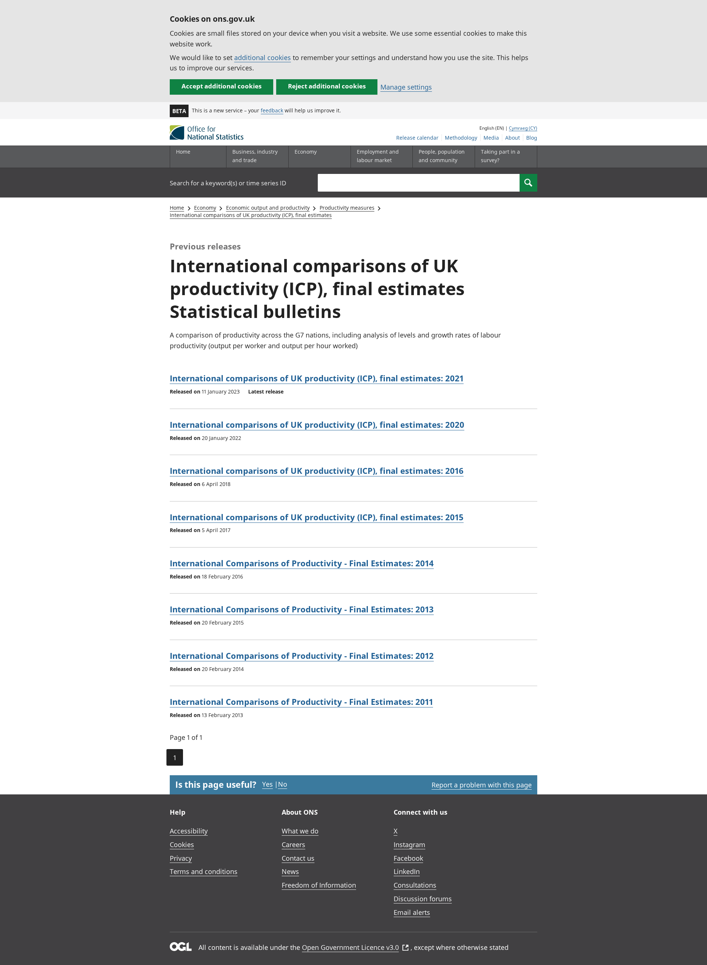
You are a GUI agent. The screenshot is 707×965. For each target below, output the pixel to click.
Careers (293, 844)
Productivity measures (347, 207)
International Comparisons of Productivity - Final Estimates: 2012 (302, 655)
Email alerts (412, 912)
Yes (267, 784)
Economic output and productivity (268, 207)
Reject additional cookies (327, 86)
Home (183, 151)
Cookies (182, 844)
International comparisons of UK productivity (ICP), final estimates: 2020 (317, 424)
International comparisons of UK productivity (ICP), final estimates (251, 214)
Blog (531, 137)
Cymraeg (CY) (523, 128)
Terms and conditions (204, 871)
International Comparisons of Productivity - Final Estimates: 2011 (301, 701)
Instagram (409, 844)
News (290, 871)
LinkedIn (407, 871)
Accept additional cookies (221, 86)
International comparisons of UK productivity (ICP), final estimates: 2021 (317, 378)
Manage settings (406, 87)
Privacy (181, 858)
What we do (300, 830)
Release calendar (417, 137)
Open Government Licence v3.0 (350, 947)
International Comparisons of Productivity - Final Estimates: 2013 (302, 609)
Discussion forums (423, 898)
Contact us (298, 858)
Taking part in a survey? (500, 155)
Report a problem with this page (482, 784)
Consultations (415, 885)
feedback (272, 110)
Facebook (408, 858)
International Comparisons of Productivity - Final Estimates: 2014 (302, 563)
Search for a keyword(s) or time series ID (228, 183)
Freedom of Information (319, 885)
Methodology (461, 137)
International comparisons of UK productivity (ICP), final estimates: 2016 (317, 470)
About (512, 137)
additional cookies (262, 57)
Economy (205, 207)
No (282, 784)
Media (491, 137)
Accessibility (189, 830)
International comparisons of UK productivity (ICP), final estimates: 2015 (317, 516)
